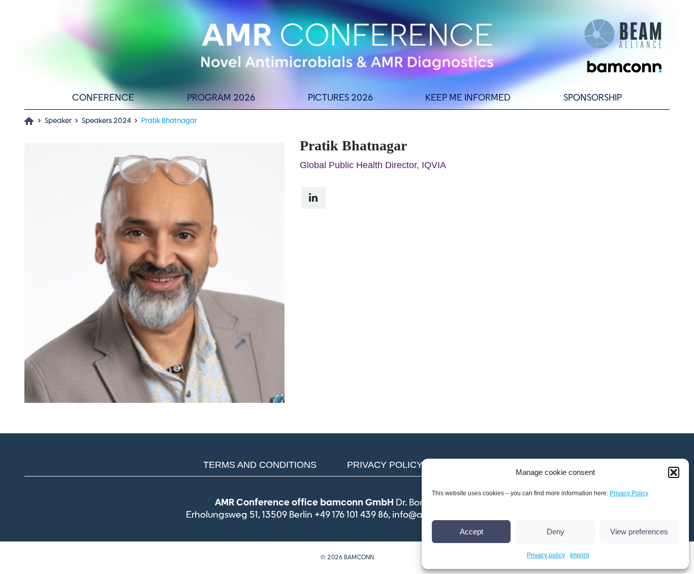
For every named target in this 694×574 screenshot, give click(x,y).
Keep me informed (468, 98)
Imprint (579, 555)
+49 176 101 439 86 (351, 515)
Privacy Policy (629, 493)
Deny (555, 531)
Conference (103, 98)
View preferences (639, 531)
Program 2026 (221, 98)
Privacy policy (546, 555)
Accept (471, 531)
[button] (674, 472)
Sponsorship (592, 98)
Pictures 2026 (340, 98)
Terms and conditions (260, 465)
